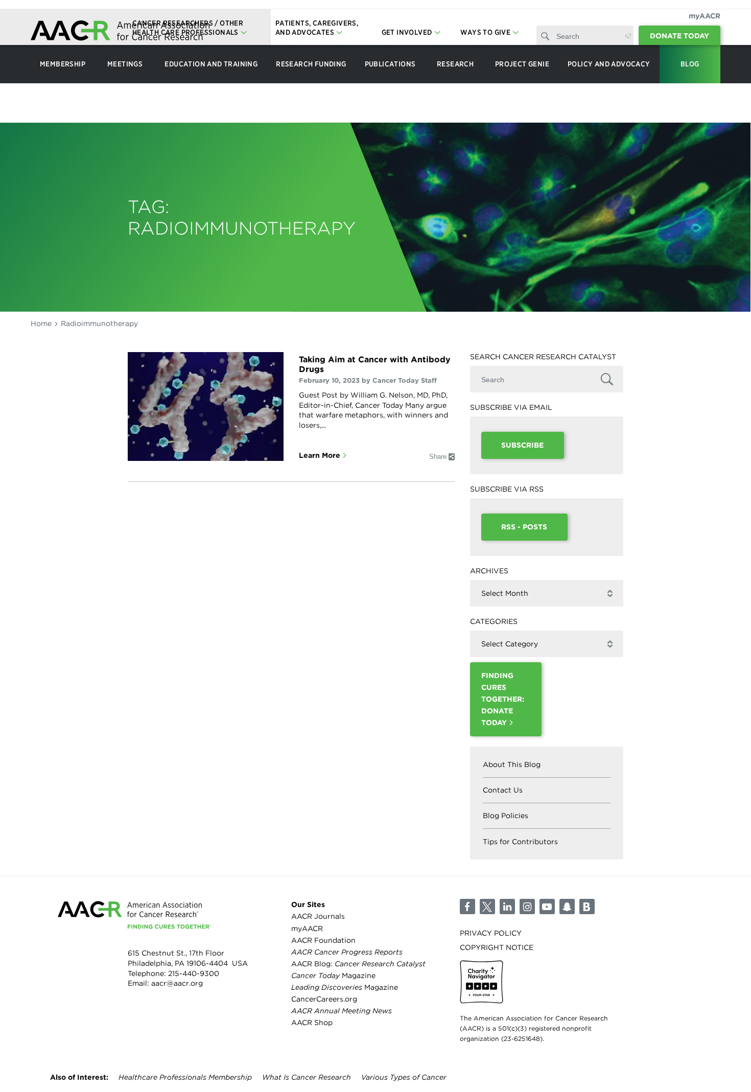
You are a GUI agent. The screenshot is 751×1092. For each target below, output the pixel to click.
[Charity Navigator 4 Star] (481, 982)
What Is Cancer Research (306, 1077)
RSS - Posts (524, 527)
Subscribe (522, 445)
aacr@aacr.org (177, 983)
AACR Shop (312, 1022)
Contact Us (503, 790)
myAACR (704, 16)
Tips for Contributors (520, 842)
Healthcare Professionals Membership (185, 1077)
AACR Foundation (323, 940)
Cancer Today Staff (404, 380)
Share (438, 456)
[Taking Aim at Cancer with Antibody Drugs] (206, 406)
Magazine (333, 975)
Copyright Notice (496, 947)
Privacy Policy (491, 933)
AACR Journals (318, 916)
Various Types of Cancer (404, 1077)
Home (41, 323)
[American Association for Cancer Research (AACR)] (120, 31)
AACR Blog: (358, 964)
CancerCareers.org (324, 999)
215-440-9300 (193, 973)
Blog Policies (505, 815)
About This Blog (512, 764)
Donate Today (679, 36)
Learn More (319, 455)
